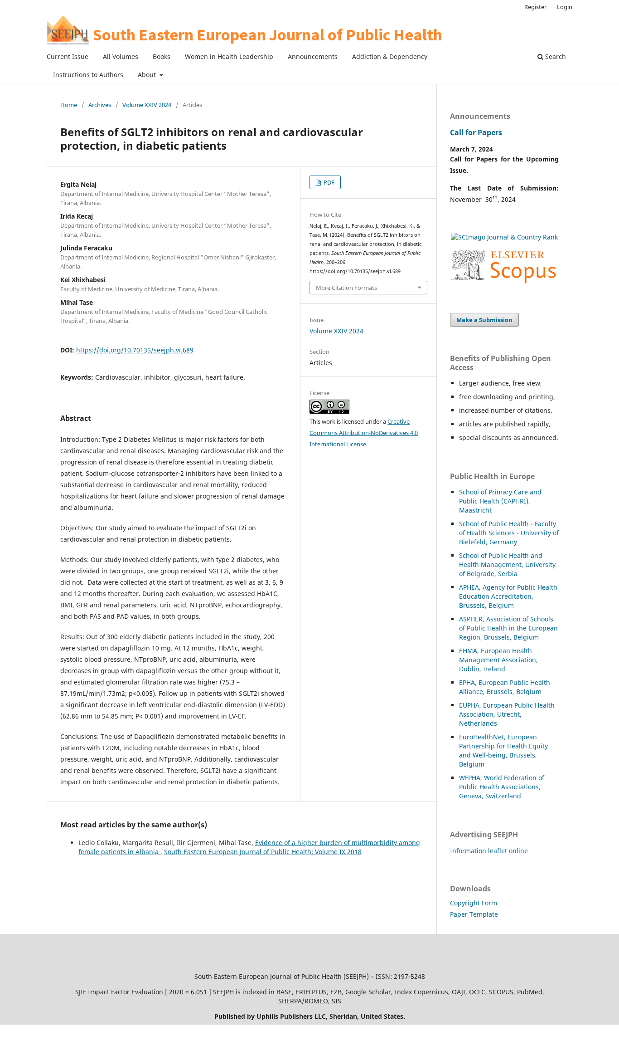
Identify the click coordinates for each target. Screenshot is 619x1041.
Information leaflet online (489, 850)
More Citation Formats (346, 287)
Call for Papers (476, 132)
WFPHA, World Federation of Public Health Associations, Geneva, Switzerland (501, 786)
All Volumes (120, 56)
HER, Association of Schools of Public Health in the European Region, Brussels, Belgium (508, 628)
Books (161, 56)
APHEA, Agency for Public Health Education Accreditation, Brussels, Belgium (508, 596)
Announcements (313, 56)
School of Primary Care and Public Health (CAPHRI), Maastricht (500, 501)
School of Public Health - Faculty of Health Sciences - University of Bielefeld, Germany (509, 532)
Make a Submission (484, 320)
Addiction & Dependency (389, 56)
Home (68, 105)
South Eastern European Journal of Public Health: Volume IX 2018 (263, 851)
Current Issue (67, 56)
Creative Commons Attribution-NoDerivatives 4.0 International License (364, 432)
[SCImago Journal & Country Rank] (504, 237)
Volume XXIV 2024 (146, 105)
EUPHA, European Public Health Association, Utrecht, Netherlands (507, 714)
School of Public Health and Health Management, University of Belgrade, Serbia (507, 564)
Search (554, 56)
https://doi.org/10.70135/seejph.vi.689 (134, 350)
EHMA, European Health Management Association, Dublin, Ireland (498, 659)
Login (564, 7)
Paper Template (474, 914)
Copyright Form (473, 903)
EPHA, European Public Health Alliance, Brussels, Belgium (504, 687)
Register (535, 7)
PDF (328, 182)
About (148, 74)
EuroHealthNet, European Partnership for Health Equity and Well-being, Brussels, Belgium (503, 750)
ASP (464, 619)
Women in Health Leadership (229, 56)
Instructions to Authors (88, 74)
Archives (99, 105)
